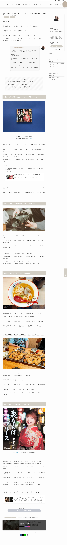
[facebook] (55, 0)
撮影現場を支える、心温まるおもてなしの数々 (18, 84)
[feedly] (61, 0)
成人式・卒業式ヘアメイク (55, 73)
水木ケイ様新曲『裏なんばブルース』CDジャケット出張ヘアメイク (28, 175)
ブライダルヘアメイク (54, 66)
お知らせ (51, 61)
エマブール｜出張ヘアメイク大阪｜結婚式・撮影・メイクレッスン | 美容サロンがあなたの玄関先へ (28, 498)
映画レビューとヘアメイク (55, 77)
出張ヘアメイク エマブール (57, 46)
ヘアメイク (20, 517)
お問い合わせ (65, 273)
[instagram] (58, 0)
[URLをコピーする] (27, 535)
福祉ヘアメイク (53, 79)
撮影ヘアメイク (13, 517)
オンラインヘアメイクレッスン (55, 59)
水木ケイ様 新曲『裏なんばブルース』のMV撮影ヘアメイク (20, 81)
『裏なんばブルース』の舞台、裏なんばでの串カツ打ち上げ (21, 86)
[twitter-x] (57, 0)
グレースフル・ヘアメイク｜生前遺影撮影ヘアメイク (57, 64)
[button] (21, 535)
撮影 (30, 517)
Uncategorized (6, 517)
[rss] (62, 0)
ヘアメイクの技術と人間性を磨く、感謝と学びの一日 (19, 87)
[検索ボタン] (61, 4)
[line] (59, 0)
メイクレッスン (53, 68)
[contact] (63, 0)
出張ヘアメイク (25, 517)
